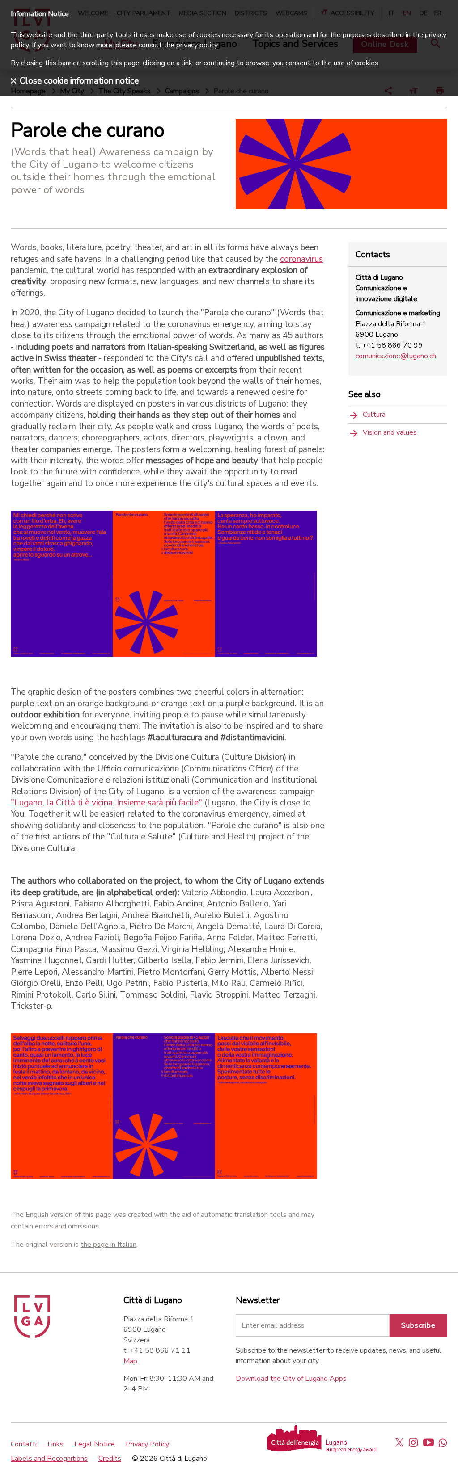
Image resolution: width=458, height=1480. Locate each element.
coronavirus (301, 259)
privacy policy (196, 45)
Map (130, 1361)
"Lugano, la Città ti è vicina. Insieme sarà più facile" (106, 803)
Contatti (24, 1444)
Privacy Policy (147, 1444)
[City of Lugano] (32, 1336)
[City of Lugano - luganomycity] (399, 1442)
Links (55, 1444)
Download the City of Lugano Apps (291, 1379)
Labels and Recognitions (49, 1458)
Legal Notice (94, 1444)
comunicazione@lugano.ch (396, 356)
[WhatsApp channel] (442, 1442)
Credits (109, 1458)
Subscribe (418, 1325)
